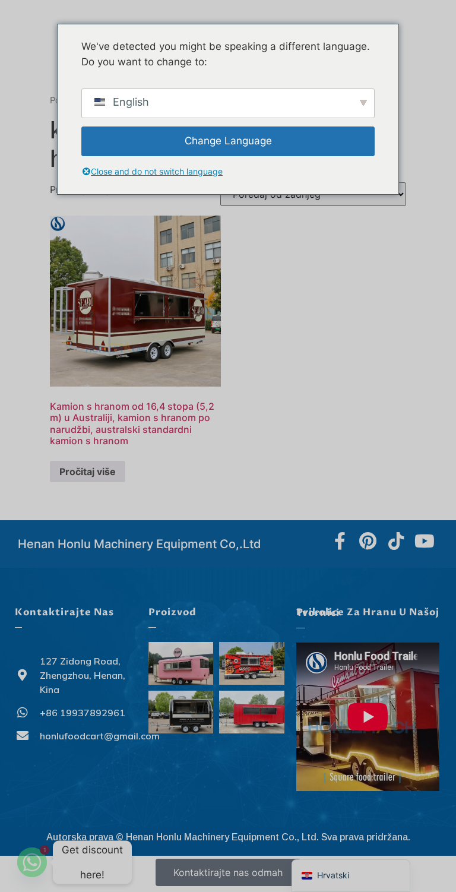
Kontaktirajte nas (64, 612)
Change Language (228, 141)
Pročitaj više (87, 471)
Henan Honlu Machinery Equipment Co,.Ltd (139, 544)
